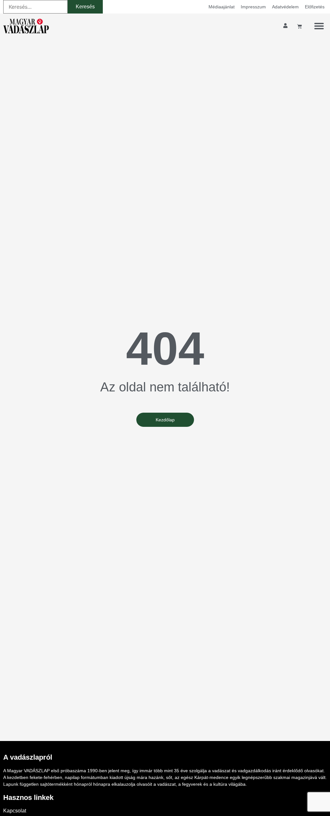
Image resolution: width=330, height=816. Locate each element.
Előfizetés (315, 6)
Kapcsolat (14, 810)
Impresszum (253, 6)
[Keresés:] (35, 7)
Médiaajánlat (222, 6)
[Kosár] (299, 26)
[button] (319, 26)
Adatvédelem (285, 6)
